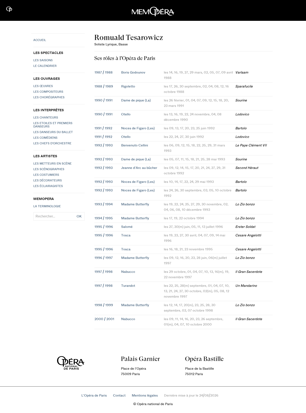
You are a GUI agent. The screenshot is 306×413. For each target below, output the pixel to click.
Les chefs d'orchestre (52, 143)
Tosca (126, 235)
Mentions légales (145, 395)
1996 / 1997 (104, 258)
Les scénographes (48, 169)
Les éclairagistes (48, 186)
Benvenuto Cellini (134, 145)
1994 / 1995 (104, 218)
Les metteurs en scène (52, 163)
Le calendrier (45, 66)
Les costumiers (46, 174)
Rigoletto (128, 86)
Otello (126, 114)
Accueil (39, 40)
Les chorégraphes (49, 97)
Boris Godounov (133, 72)
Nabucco (128, 271)
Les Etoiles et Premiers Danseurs (52, 125)
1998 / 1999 (104, 305)
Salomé (127, 226)
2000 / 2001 (104, 319)
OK (79, 216)
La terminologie (47, 206)
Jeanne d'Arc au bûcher (139, 168)
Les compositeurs (48, 91)
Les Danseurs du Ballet (53, 132)
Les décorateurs (47, 180)
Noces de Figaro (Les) (138, 128)
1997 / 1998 (104, 271)
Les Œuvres (43, 86)
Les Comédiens (45, 137)
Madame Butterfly (135, 204)
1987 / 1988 (104, 72)
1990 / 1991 (104, 100)
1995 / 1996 (104, 226)
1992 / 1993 (104, 145)
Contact (119, 395)
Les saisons (43, 60)
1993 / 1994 (104, 204)
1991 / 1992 (103, 128)
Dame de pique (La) (136, 100)
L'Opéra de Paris (94, 395)
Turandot (128, 285)
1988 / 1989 (104, 86)
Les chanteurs (45, 117)
